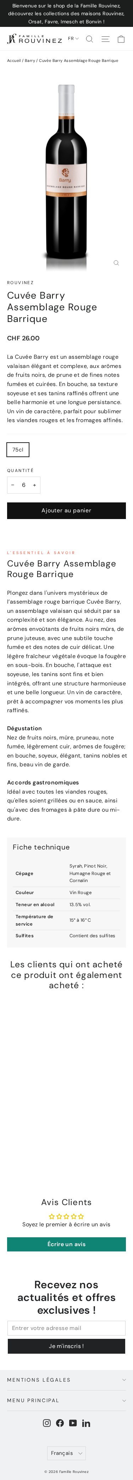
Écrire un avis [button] (67, 1244)
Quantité (20, 470)
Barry (30, 60)
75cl (17, 449)
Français (62, 1453)
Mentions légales (39, 1380)
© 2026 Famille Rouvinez (66, 1471)
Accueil (14, 60)
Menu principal (33, 1400)
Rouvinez (20, 283)
